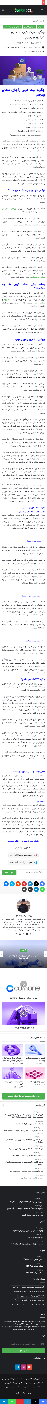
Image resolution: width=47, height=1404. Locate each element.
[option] (23, 954)
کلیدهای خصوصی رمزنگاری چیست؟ (35, 1059)
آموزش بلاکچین (29, 27)
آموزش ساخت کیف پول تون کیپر (33, 1287)
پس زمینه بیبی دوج (37, 1300)
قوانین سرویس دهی (13, 1387)
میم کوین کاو (23, 1296)
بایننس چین (39, 303)
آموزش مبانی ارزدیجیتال (13, 27)
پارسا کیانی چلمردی (35, 47)
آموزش (35, 21)
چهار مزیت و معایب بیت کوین (14, 1082)
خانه (41, 21)
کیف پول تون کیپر (37, 1304)
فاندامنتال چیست (20, 1292)
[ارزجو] (24, 10)
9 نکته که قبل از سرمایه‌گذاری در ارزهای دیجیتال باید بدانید (12, 1059)
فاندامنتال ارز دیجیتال (36, 1292)
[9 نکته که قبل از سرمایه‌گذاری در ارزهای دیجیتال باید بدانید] (12, 1050)
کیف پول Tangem (21, 1300)
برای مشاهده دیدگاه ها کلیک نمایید (23, 1096)
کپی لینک (9, 872)
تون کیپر (15, 1287)
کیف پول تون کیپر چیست (19, 1304)
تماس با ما (25, 1387)
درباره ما (33, 1387)
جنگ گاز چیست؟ (23, 956)
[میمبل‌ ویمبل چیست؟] (35, 1073)
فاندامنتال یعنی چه (37, 1296)
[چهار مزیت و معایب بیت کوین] (12, 1073)
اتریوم (6, 299)
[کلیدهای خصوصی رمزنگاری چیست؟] (35, 1050)
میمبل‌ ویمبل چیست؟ (37, 1081)
